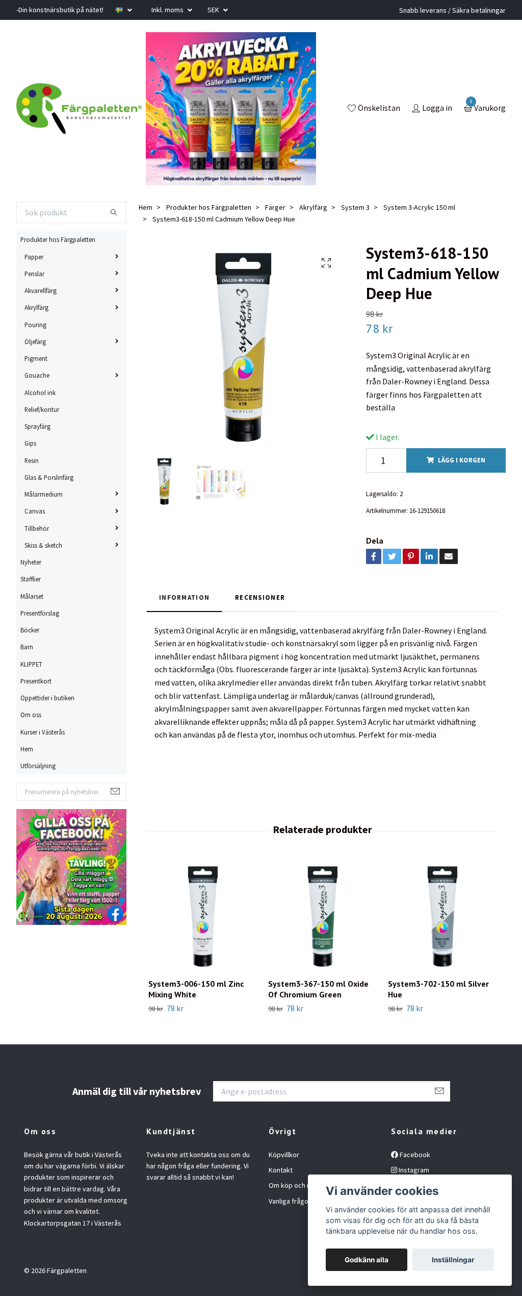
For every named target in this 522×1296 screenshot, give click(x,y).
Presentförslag (39, 613)
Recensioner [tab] (260, 597)
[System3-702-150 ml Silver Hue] (442, 916)
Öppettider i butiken (47, 698)
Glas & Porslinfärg (48, 477)
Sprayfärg (37, 426)
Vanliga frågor (290, 1201)
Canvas (34, 511)
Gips (30, 443)
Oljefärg (35, 341)
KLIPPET (31, 664)
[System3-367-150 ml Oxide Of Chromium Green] (322, 916)
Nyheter (30, 562)
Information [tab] (184, 597)
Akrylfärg (36, 307)
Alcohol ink (40, 392)
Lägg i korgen (461, 460)
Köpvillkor (284, 1154)
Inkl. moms (168, 9)
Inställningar (453, 1260)
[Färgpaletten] (79, 108)
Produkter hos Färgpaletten (57, 239)
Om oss (30, 715)
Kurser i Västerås (42, 732)
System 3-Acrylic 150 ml (419, 207)
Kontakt (281, 1170)
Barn (26, 647)
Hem (26, 749)
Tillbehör (36, 528)
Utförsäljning (38, 766)
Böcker (29, 630)
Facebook (414, 1154)
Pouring (35, 325)
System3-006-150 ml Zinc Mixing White (196, 989)
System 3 (355, 207)
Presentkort (35, 681)
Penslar (34, 274)
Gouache (36, 375)
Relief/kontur (41, 409)
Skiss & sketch (43, 545)
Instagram (413, 1170)
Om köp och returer (299, 1185)
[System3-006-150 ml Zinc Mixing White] (202, 916)
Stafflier (30, 579)
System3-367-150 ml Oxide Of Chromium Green (318, 989)
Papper (33, 257)
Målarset (31, 596)
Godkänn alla (366, 1260)
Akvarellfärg (40, 290)
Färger (275, 207)
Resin (31, 460)
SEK (214, 9)
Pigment (35, 358)
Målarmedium (43, 494)
